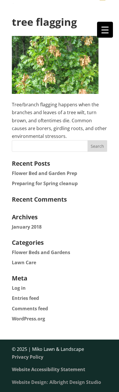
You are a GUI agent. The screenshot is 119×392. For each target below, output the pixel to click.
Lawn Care (24, 262)
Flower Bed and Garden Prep (44, 173)
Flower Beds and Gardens (41, 252)
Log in (19, 288)
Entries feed (25, 298)
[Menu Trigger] (105, 30)
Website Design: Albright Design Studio (56, 382)
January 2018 (27, 227)
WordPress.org (28, 319)
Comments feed (30, 308)
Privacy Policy (27, 357)
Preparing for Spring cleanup (45, 183)
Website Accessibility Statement (48, 369)
